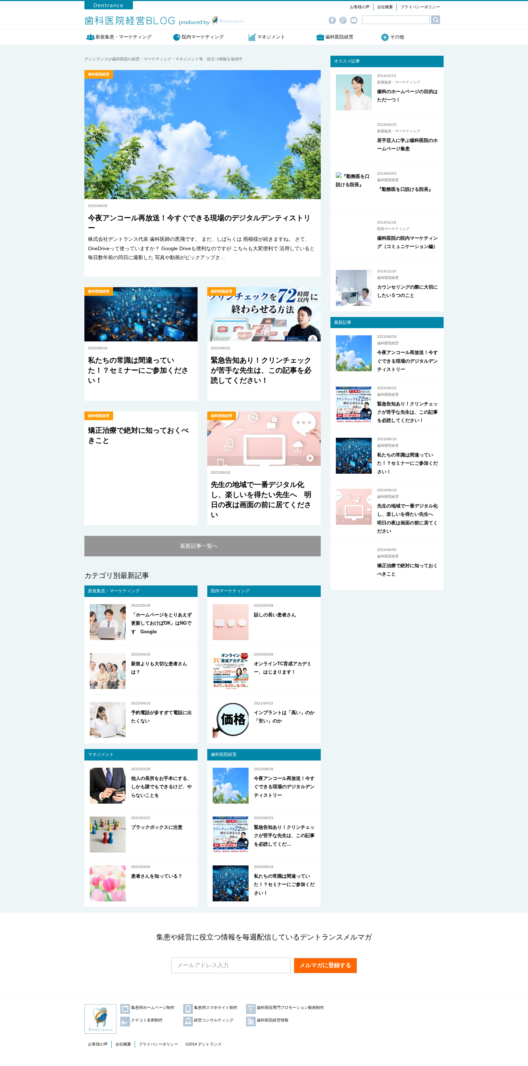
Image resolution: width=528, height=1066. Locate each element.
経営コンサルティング (213, 1020)
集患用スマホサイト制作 (215, 1007)
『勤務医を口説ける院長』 (405, 189)
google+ (344, 20)
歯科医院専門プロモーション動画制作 (290, 1007)
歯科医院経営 (339, 37)
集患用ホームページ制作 (153, 1007)
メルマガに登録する (325, 965)
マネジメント (271, 37)
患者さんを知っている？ (156, 876)
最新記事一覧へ (199, 546)
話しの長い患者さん (275, 614)
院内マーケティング (203, 37)
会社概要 (385, 7)
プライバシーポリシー (420, 7)
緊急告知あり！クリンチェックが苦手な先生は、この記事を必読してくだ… (284, 835)
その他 (397, 37)
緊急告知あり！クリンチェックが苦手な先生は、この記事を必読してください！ (261, 370)
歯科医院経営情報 (272, 1020)
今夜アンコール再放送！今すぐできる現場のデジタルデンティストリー (284, 787)
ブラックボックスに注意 (156, 827)
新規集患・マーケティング (126, 37)
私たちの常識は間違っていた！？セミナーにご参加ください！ (138, 370)
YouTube (355, 20)
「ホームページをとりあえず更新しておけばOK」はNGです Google (161, 623)
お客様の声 (360, 7)
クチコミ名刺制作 (147, 1020)
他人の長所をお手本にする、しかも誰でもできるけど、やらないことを (161, 787)
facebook (334, 20)
